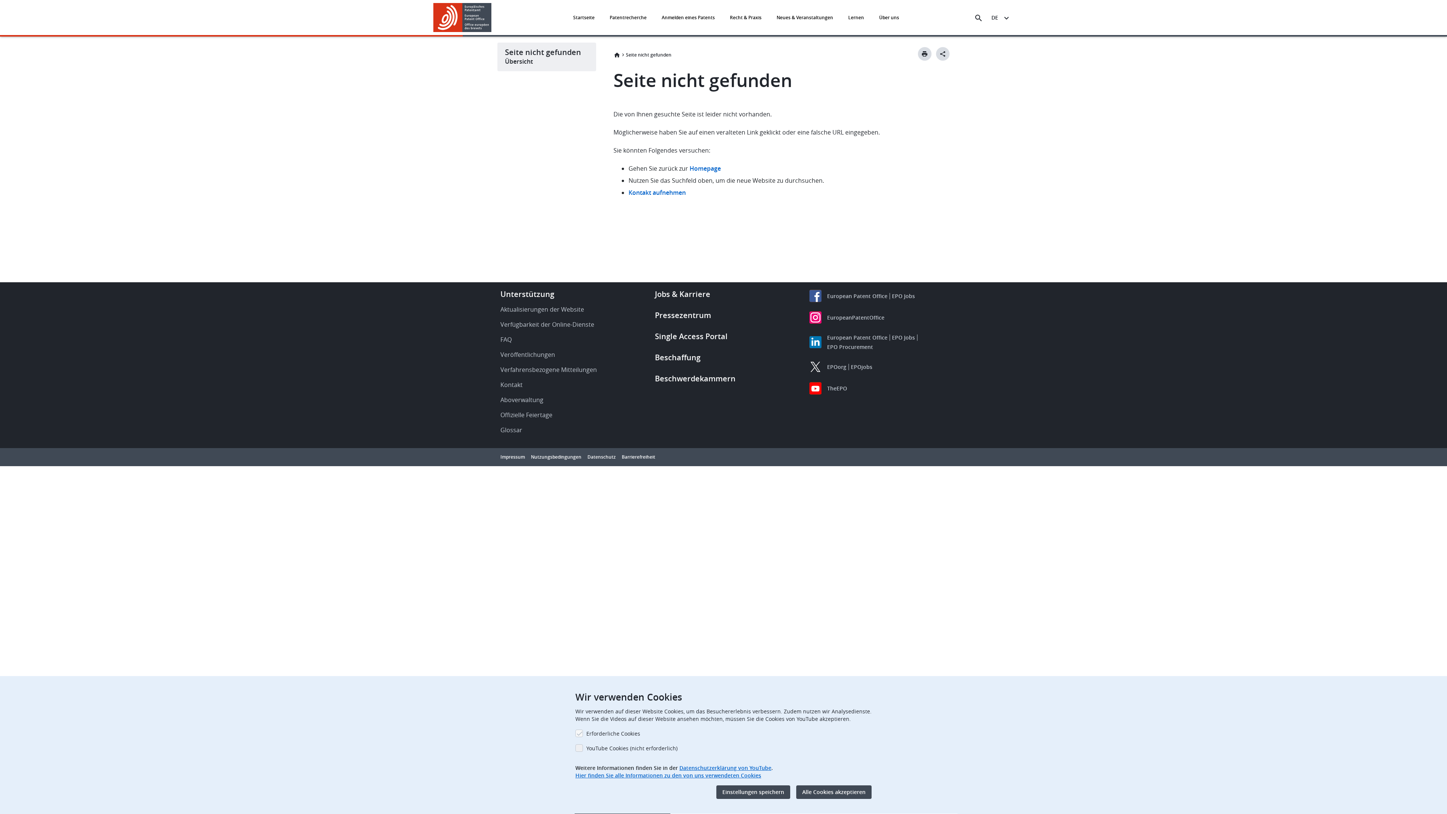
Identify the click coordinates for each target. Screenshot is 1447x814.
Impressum (512, 457)
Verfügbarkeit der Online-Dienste (547, 324)
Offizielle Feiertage (526, 415)
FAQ (506, 339)
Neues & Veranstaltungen (805, 17)
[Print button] (925, 54)
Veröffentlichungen (527, 354)
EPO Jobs (903, 296)
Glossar (511, 430)
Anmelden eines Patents (688, 17)
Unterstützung (527, 294)
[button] (493, 18)
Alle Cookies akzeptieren (834, 792)
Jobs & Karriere (682, 294)
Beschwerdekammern (695, 378)
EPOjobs (861, 366)
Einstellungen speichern (753, 792)
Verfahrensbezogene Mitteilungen (548, 370)
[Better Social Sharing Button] (943, 54)
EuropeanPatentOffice (855, 317)
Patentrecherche (628, 17)
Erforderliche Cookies (613, 733)
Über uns (889, 17)
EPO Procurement (850, 346)
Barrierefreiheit (638, 457)
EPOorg (836, 366)
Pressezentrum (683, 315)
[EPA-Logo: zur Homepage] (462, 17)
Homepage (706, 168)
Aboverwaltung (521, 400)
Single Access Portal (691, 336)
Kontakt (511, 385)
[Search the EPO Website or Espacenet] (978, 18)
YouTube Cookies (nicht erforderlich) (632, 748)
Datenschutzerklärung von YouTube (725, 767)
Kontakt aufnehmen (657, 192)
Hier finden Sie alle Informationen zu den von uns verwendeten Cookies (668, 775)
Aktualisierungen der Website (542, 309)
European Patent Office (857, 296)
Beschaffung (678, 357)
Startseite (584, 17)
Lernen (856, 17)
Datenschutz (601, 457)
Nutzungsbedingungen (556, 457)
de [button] (994, 17)
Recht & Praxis (746, 17)
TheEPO (837, 388)
